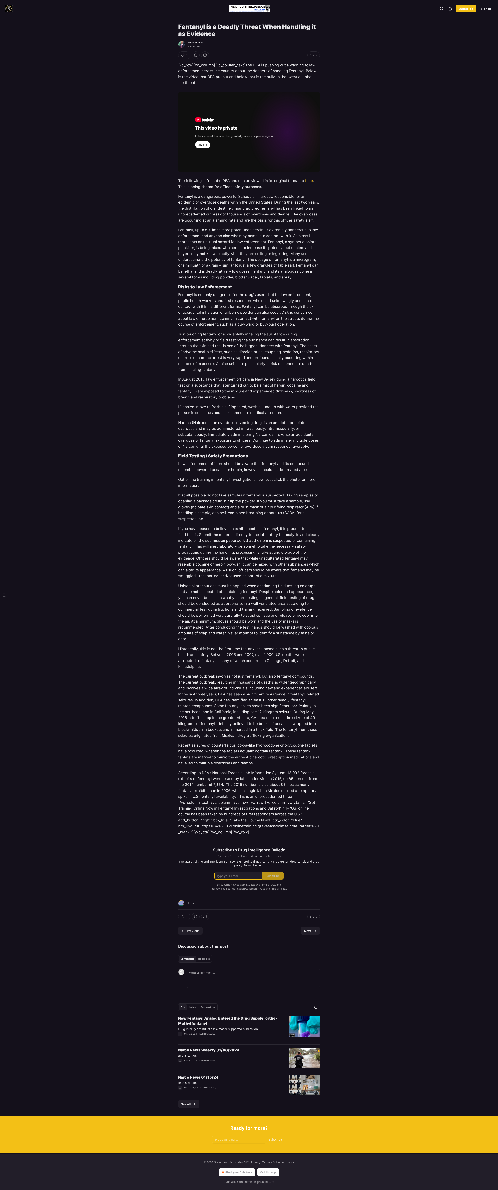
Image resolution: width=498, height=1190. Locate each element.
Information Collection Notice (248, 888)
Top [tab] (183, 1007)
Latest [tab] (193, 1007)
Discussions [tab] (208, 1007)
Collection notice (283, 1162)
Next (307, 931)
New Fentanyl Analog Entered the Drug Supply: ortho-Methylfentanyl (227, 1021)
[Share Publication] (450, 8)
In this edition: (187, 1055)
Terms (266, 1162)
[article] (249, 1028)
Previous (193, 931)
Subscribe (466, 9)
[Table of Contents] (4, 595)
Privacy (255, 1162)
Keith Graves (195, 42)
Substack (230, 1182)
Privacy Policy (278, 888)
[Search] (441, 8)
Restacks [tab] (204, 959)
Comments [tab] (187, 959)
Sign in (486, 9)
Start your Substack (238, 1172)
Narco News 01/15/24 (198, 1077)
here (309, 181)
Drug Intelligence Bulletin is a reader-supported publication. (218, 1029)
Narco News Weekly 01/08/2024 (208, 1050)
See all (186, 1104)
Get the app (268, 1172)
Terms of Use (267, 884)
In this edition (187, 1083)
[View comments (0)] (196, 55)
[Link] (173, 287)
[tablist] (195, 959)
